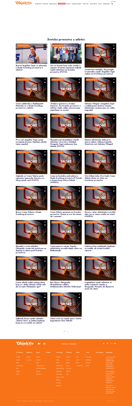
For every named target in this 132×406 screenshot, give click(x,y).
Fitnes (57, 363)
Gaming (88, 363)
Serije (67, 374)
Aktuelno (68, 371)
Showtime (38, 374)
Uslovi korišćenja (38, 401)
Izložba (68, 360)
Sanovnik (58, 385)
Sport (68, 3)
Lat (112, 1)
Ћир (114, 1)
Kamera (68, 357)
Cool (100, 3)
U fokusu (45, 3)
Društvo (18, 360)
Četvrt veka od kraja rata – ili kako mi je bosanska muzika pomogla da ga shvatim (111, 389)
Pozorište (68, 368)
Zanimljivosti (79, 365)
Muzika (68, 365)
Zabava (29, 352)
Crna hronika (19, 365)
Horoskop (106, 3)
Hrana (57, 360)
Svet (17, 368)
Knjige (67, 363)
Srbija (17, 374)
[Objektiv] (23, 3)
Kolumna (109, 352)
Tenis (37, 363)
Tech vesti (88, 357)
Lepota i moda (60, 377)
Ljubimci (58, 380)
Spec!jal (38, 371)
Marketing (25, 401)
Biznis (17, 363)
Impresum (18, 401)
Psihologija (59, 374)
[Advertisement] (66, 24)
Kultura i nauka (76, 3)
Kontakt (31, 401)
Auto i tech (93, 3)
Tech (87, 352)
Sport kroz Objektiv (41, 368)
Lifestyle (85, 3)
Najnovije (38, 3)
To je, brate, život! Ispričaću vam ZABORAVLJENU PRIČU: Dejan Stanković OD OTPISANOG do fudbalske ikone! (110, 362)
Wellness (58, 357)
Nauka (87, 365)
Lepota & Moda (60, 368)
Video (48, 352)
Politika (18, 357)
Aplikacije (88, 360)
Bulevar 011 (53, 3)
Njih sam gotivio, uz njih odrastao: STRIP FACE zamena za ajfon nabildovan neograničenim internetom (110, 376)
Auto (78, 352)
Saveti (77, 360)
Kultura (69, 352)
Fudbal (20, 188)
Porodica (58, 383)
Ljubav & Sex (59, 365)
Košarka (38, 360)
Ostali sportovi (23, 45)
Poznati (28, 357)
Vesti (77, 357)
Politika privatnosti (48, 401)
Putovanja (59, 371)
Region (18, 371)
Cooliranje (29, 360)
